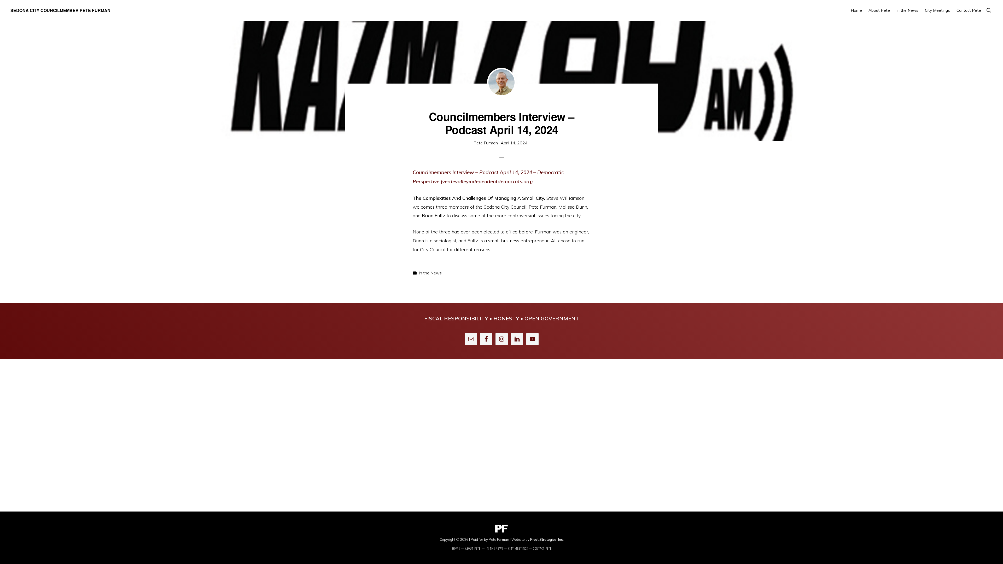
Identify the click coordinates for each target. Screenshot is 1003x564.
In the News (430, 272)
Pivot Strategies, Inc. (547, 539)
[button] (989, 10)
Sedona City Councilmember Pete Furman (60, 10)
